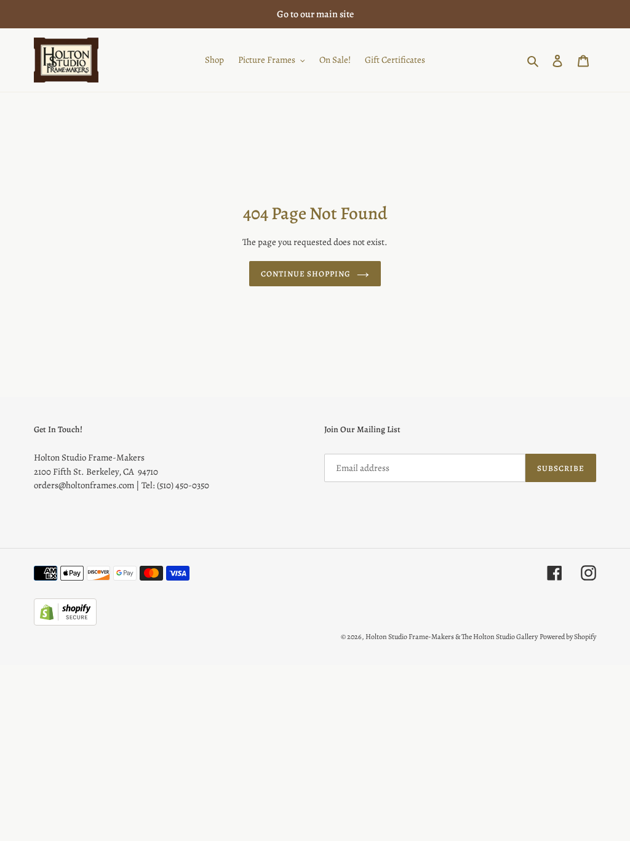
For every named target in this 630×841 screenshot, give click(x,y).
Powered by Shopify (568, 637)
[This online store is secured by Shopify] (65, 622)
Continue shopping (306, 273)
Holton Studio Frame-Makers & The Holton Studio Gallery (451, 637)
